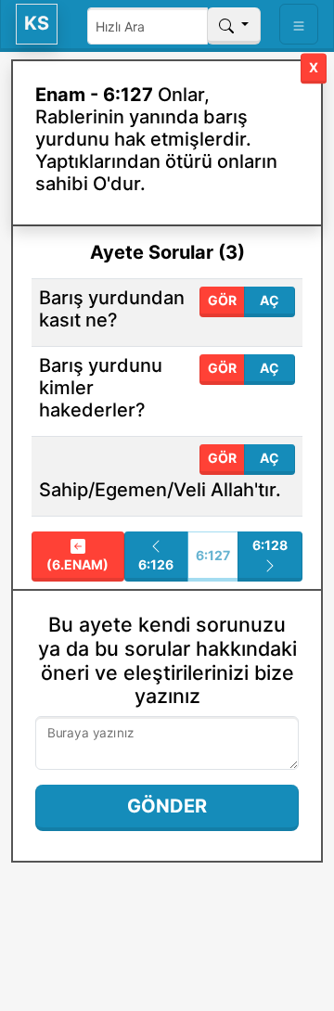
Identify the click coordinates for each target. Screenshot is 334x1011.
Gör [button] (222, 300)
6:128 (270, 545)
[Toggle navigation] (298, 24)
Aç (269, 300)
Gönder (167, 806)
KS (36, 23)
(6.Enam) (77, 564)
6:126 (155, 564)
